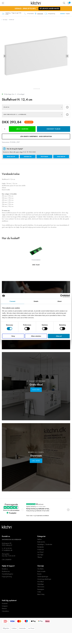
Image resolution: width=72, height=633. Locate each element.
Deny (13, 336)
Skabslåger (40, 584)
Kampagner (40, 589)
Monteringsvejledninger (44, 579)
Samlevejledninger (42, 576)
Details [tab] (36, 301)
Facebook (5, 603)
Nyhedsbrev (5, 611)
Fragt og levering (7, 576)
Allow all (59, 336)
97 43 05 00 (30, 13)
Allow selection (36, 336)
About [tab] (59, 301)
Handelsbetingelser (7, 574)
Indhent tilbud (53, 129)
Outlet (39, 592)
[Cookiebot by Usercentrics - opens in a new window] (61, 295)
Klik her (36, 390)
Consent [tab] (12, 301)
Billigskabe (6, 628)
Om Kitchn (40, 569)
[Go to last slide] (4, 56)
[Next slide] (67, 56)
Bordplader (40, 547)
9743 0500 (32, 152)
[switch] (27, 328)
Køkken (39, 539)
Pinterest (4, 608)
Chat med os (61, 156)
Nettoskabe (22, 628)
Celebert (14, 628)
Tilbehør (39, 557)
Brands (39, 574)
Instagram (5, 606)
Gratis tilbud (36, 384)
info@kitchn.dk (8, 550)
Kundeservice (6, 571)
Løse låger (40, 554)
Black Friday (40, 594)
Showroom (36, 455)
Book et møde (41, 571)
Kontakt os (27, 156)
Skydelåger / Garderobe (44, 544)
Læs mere (36, 461)
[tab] (32, 88)
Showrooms (40, 586)
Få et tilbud (44, 156)
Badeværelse (41, 542)
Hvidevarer (40, 549)
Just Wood (40, 552)
